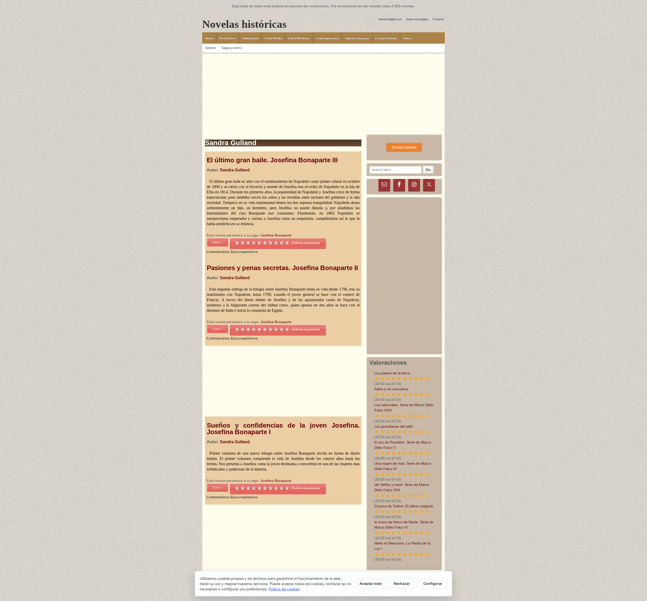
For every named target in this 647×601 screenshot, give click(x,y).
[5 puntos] (259, 243)
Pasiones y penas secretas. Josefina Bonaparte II (282, 268)
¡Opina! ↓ (217, 242)
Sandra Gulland (235, 170)
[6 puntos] (264, 243)
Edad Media (273, 38)
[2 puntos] (242, 243)
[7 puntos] (270, 243)
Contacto (438, 19)
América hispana (357, 38)
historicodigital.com (390, 19)
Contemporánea (327, 38)
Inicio (209, 38)
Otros (407, 38)
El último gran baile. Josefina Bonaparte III (272, 160)
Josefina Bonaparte (275, 235)
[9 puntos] (281, 243)
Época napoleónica (244, 252)
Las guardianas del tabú (393, 426)
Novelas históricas (244, 24)
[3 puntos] (248, 243)
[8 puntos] (276, 243)
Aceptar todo (370, 583)
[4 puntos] (253, 243)
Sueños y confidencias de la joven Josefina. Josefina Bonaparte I (283, 429)
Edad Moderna (299, 38)
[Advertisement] (323, 89)
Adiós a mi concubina (391, 389)
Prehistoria (228, 38)
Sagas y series (231, 48)
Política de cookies (284, 589)
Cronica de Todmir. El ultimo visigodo (403, 506)
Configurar (432, 583)
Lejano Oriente (386, 38)
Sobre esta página (417, 19)
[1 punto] (237, 243)
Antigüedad (250, 38)
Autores (210, 48)
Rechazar (402, 583)
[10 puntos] (287, 243)
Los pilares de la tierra (392, 373)
